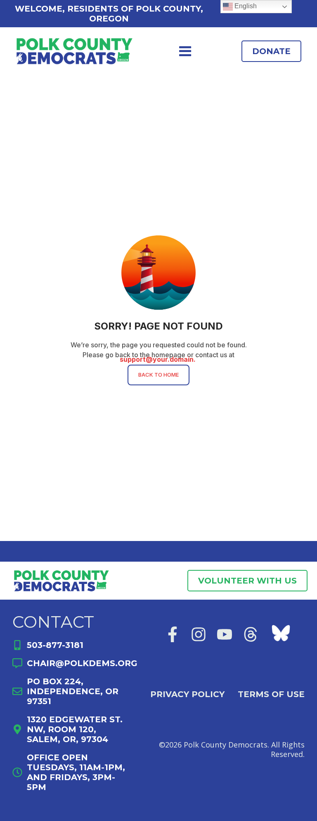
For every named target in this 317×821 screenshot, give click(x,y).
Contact (53, 622)
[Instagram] (198, 634)
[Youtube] (224, 634)
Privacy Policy (187, 694)
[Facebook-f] (172, 634)
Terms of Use (271, 694)
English (245, 5)
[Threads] (250, 634)
